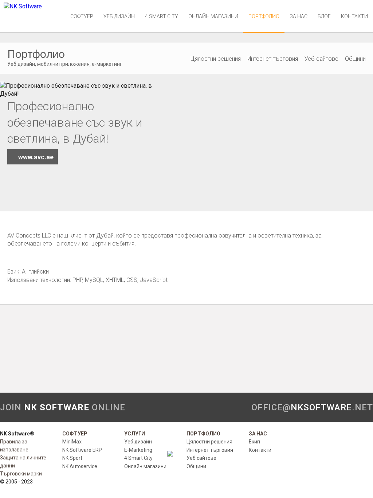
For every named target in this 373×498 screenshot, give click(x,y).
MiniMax (72, 442)
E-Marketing (138, 450)
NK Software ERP (82, 450)
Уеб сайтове (321, 58)
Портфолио (263, 16)
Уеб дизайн (119, 16)
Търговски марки (21, 474)
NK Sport (72, 458)
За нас (298, 16)
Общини (355, 58)
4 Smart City (161, 16)
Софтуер (81, 16)
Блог (324, 16)
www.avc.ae (36, 157)
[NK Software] (23, 6)
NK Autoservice (79, 466)
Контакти (354, 16)
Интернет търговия (272, 58)
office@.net (312, 407)
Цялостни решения (216, 58)
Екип (254, 442)
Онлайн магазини (213, 16)
